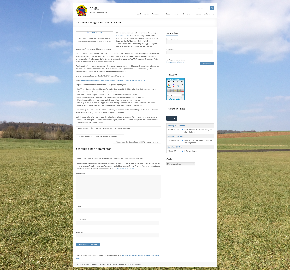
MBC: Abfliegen (190, 151)
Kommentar (81, 173)
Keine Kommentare (123, 128)
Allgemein (108, 128)
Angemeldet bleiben (177, 60)
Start (139, 14)
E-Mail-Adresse (82, 220)
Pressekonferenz (123, 35)
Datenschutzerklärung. (125, 169)
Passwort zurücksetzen (175, 62)
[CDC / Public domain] (94, 33)
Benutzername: (172, 39)
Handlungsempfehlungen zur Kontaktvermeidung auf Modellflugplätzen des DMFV (112, 80)
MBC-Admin (83, 128)
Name (79, 206)
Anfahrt (177, 14)
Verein (146, 14)
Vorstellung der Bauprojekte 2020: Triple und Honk (137, 142)
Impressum (196, 14)
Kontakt (186, 14)
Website (79, 232)
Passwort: (170, 49)
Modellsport (166, 14)
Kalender (155, 14)
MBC (94, 8)
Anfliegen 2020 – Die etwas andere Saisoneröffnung (100, 136)
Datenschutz (209, 14)
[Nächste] (174, 118)
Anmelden (207, 64)
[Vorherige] (169, 118)
